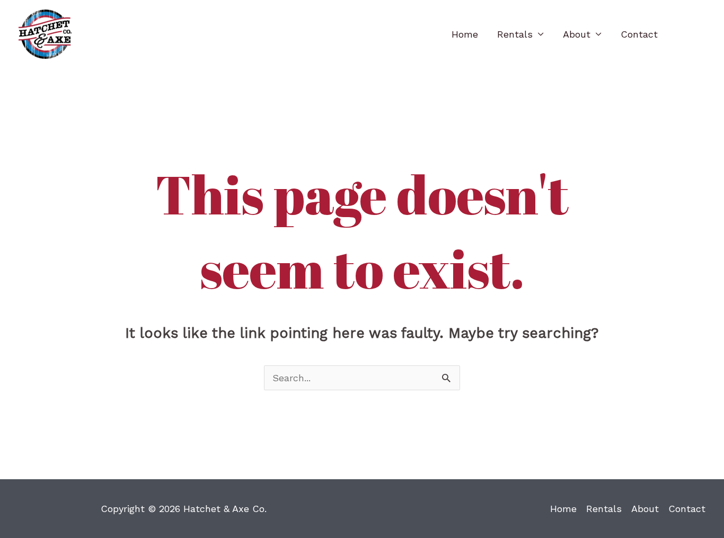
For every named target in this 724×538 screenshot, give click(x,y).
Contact (639, 34)
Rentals (515, 34)
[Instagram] (700, 35)
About (576, 34)
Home (465, 34)
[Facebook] (683, 35)
